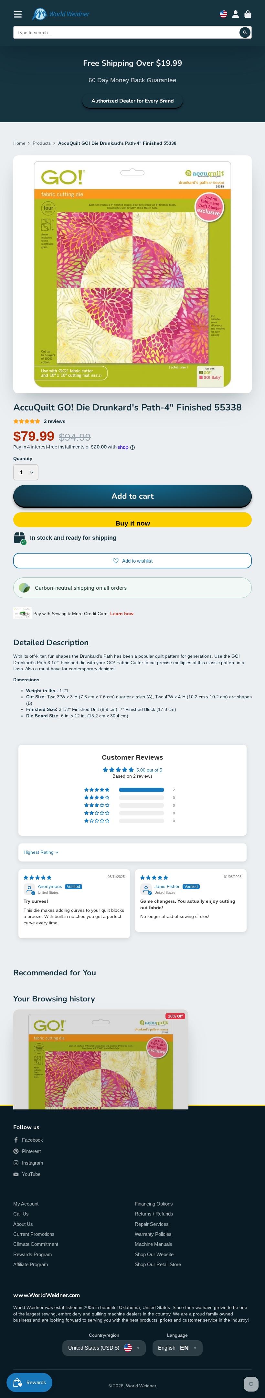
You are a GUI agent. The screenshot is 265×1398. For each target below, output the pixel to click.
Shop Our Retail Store (158, 1264)
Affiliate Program (30, 1264)
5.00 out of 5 (149, 770)
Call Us (21, 1213)
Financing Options (154, 1203)
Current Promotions (34, 1234)
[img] (37, 877)
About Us (23, 1224)
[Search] (244, 32)
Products (42, 143)
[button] (97, 790)
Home (19, 143)
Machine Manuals (153, 1244)
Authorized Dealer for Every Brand (132, 100)
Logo (60, 14)
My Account (25, 1203)
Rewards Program (32, 1254)
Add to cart (132, 496)
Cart (248, 14)
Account (235, 14)
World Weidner (141, 1385)
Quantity (22, 458)
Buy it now (132, 523)
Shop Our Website (154, 1254)
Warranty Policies (153, 1234)
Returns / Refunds (154, 1213)
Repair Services (152, 1224)
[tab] (132, 680)
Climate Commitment (35, 1244)
